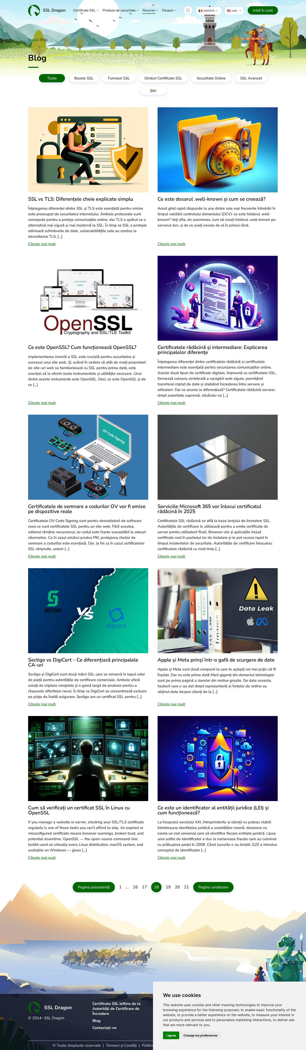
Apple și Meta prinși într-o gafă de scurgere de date (216, 660)
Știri (153, 90)
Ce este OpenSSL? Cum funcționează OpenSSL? (82, 347)
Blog (96, 1020)
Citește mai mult (42, 243)
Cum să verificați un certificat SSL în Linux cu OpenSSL (79, 810)
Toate (52, 78)
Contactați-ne (104, 1027)
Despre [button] (167, 10)
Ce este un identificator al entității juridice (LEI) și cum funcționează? (213, 810)
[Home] (47, 10)
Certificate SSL (84, 10)
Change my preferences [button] (200, 1035)
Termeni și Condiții (121, 1045)
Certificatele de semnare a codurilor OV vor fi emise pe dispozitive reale (87, 509)
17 (144, 887)
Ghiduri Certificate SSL (163, 78)
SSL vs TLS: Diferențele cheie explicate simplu (80, 199)
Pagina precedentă (94, 887)
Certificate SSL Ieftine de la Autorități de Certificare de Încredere (116, 1008)
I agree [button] (171, 1035)
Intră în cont (263, 10)
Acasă (32, 39)
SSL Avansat (251, 78)
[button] (188, 10)
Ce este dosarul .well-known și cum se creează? (212, 199)
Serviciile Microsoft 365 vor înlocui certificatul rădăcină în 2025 (209, 509)
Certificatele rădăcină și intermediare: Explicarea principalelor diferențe (212, 350)
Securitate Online (211, 78)
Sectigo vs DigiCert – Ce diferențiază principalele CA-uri (83, 662)
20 (177, 887)
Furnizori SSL (119, 78)
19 (168, 887)
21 (186, 887)
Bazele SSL (83, 78)
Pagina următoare (213, 887)
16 (135, 887)
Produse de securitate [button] (119, 10)
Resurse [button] (149, 10)
